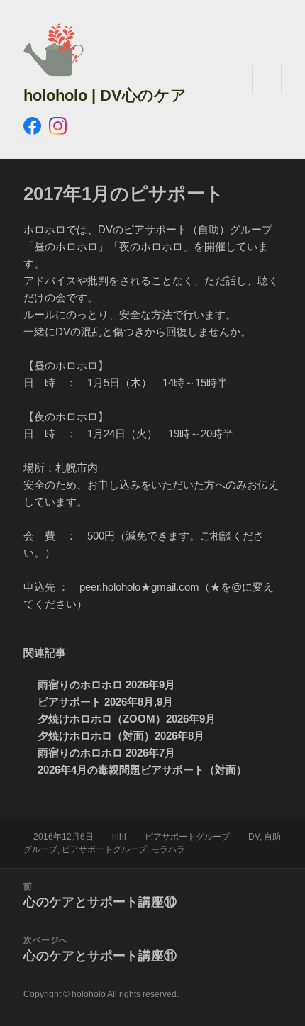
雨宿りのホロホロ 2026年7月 (106, 753)
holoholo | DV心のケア (105, 95)
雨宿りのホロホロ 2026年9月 (106, 685)
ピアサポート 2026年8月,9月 (105, 702)
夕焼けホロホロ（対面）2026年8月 (121, 736)
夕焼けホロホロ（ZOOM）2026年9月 (127, 719)
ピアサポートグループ (187, 837)
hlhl (119, 837)
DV (254, 837)
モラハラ (168, 849)
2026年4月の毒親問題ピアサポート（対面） (142, 770)
